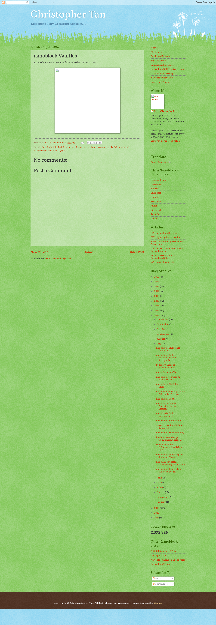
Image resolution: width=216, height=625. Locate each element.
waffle (51, 150)
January (161, 502)
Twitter (155, 188)
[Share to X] (94, 142)
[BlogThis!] (91, 142)
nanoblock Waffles (167, 372)
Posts (157, 578)
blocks (46, 147)
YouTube (156, 201)
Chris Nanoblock (164, 111)
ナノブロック (62, 150)
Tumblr (155, 214)
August (161, 339)
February (162, 497)
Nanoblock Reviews (162, 77)
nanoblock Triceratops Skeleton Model (169, 470)
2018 (157, 296)
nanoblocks (40, 150)
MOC (114, 147)
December (163, 319)
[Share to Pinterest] (100, 142)
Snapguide (157, 192)
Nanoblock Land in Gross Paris (168, 560)
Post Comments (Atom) (59, 258)
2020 (157, 286)
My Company (158, 60)
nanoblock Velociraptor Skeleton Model (169, 455)
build (61, 147)
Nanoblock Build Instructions (167, 69)
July (159, 343)
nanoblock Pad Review (168, 420)
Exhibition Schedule (162, 65)
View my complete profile (165, 141)
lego (108, 147)
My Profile (157, 52)
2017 (157, 301)
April (160, 487)
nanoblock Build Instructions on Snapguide (166, 358)
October (162, 329)
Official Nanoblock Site (163, 551)
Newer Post (39, 252)
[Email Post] (82, 142)
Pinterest (156, 210)
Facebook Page (159, 180)
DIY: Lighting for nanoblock (166, 237)
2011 (156, 517)
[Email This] (88, 142)
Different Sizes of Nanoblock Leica (166, 366)
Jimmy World (159, 555)
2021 (157, 281)
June (159, 477)
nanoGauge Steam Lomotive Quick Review (170, 463)
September (163, 334)
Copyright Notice (160, 82)
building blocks (73, 147)
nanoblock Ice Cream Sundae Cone (168, 378)
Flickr (154, 205)
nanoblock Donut (166, 399)
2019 (157, 291)
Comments (161, 584)
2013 (157, 508)
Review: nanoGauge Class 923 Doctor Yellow (170, 392)
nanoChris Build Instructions (165, 414)
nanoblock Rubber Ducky (170, 432)
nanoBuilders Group (162, 73)
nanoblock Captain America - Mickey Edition (167, 406)
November (163, 324)
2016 (157, 305)
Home (88, 252)
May (159, 482)
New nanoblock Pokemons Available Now (169, 447)
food (93, 147)
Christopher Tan (68, 14)
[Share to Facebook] (97, 142)
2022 (157, 276)
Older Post (136, 252)
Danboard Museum (161, 56)
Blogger (158, 603)
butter (86, 147)
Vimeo (154, 218)
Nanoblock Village (161, 564)
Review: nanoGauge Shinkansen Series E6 (169, 438)
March (161, 492)
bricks (53, 147)
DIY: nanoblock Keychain (165, 233)
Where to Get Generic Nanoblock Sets (163, 256)
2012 (157, 512)
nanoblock (124, 147)
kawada (100, 147)
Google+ (155, 197)
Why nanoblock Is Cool (164, 262)
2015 (157, 310)
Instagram (156, 184)
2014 (157, 315)
